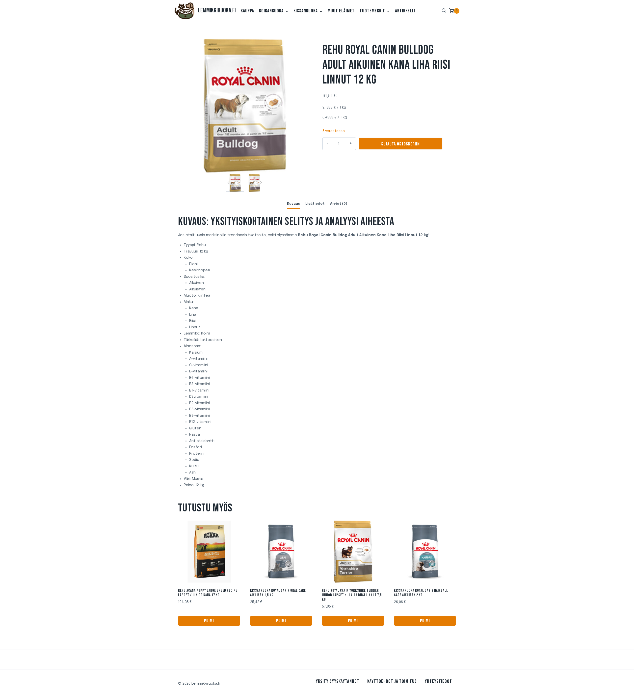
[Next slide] (261, 182)
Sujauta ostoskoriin (400, 144)
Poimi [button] (209, 621)
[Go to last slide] (228, 182)
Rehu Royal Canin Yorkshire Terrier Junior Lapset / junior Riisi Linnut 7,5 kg (352, 595)
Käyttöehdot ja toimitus (392, 681)
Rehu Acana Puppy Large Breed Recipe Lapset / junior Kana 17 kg (207, 592)
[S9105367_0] (245, 105)
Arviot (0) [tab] (338, 203)
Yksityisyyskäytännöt (337, 681)
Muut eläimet (341, 11)
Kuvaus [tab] (293, 203)
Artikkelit (405, 11)
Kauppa (247, 11)
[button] (235, 183)
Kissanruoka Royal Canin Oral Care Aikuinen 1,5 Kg (278, 592)
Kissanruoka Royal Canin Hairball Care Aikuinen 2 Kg (421, 592)
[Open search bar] (444, 10)
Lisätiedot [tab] (315, 203)
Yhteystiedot (438, 681)
